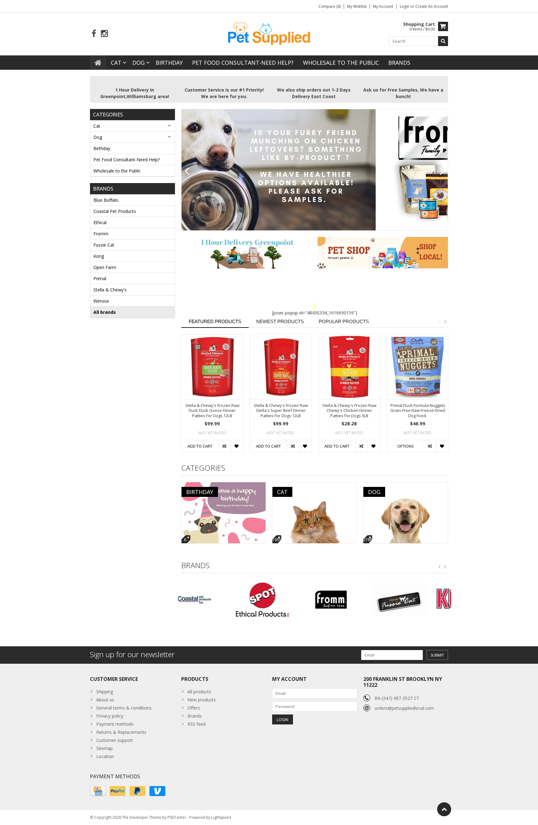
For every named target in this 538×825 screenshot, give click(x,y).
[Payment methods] (98, 791)
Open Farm (104, 267)
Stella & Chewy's (110, 290)
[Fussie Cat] (348, 599)
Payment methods (115, 724)
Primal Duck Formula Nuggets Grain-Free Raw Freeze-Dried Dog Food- (417, 411)
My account (383, 6)
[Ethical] (212, 599)
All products (199, 692)
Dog (138, 62)
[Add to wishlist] (237, 446)
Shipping (104, 692)
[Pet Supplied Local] (269, 33)
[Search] (443, 41)
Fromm (100, 234)
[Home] (98, 62)
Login (405, 6)
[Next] (442, 172)
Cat (116, 62)
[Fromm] (280, 599)
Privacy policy (109, 716)
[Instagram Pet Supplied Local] (104, 34)
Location (105, 756)
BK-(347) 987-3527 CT (397, 698)
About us (105, 700)
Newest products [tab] (280, 321)
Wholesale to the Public (341, 62)
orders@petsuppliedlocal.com (404, 708)
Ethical (99, 222)
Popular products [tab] (344, 321)
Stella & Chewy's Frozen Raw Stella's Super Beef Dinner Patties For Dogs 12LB (281, 411)
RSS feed (196, 724)
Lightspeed (221, 817)
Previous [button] (439, 321)
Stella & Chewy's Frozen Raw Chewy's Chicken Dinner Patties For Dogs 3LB (349, 411)
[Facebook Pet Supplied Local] (94, 34)
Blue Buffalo (105, 200)
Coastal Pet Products (114, 211)
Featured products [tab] (215, 321)
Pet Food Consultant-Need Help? (243, 62)
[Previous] (187, 172)
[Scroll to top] (444, 809)
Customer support (114, 740)
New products (201, 700)
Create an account (431, 6)
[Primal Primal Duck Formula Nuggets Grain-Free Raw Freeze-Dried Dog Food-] (418, 366)
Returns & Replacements (121, 732)
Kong (98, 256)
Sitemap (104, 748)
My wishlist (356, 6)
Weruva (101, 301)
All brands (104, 312)
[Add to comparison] (224, 446)
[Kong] (417, 599)
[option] (212, 396)
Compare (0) (330, 6)
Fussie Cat (103, 245)
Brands (399, 62)
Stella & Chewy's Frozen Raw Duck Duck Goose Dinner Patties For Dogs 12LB (212, 411)
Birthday (169, 62)
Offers (193, 708)
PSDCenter (177, 817)
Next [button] (445, 321)
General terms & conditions (124, 708)
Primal (99, 278)
